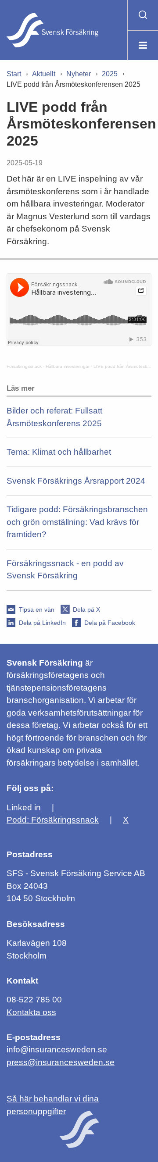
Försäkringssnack (24, 366)
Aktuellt (43, 74)
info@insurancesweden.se (57, 1049)
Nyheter (78, 74)
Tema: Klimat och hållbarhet (59, 451)
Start (14, 74)
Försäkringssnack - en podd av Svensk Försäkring (65, 570)
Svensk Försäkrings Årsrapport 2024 (76, 480)
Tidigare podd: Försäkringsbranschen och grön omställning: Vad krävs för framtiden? (77, 522)
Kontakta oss (31, 1012)
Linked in (24, 807)
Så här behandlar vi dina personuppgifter (53, 1105)
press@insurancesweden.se (61, 1062)
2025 (110, 74)
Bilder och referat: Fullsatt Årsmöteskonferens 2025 (54, 417)
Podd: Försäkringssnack (53, 819)
